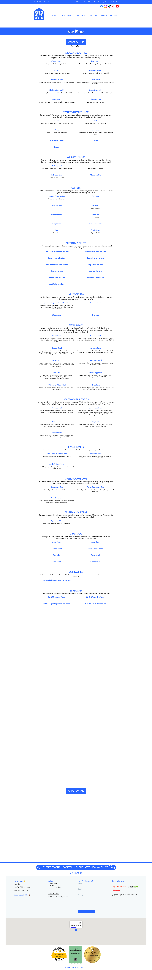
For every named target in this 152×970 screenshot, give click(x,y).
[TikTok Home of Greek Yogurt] (109, 6)
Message (81, 894)
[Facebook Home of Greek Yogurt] (101, 6)
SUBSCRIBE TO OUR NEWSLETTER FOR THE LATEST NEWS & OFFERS (74, 867)
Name (80, 883)
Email (80, 889)
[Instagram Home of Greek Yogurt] (105, 6)
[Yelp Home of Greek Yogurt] (113, 6)
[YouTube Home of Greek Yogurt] (117, 6)
